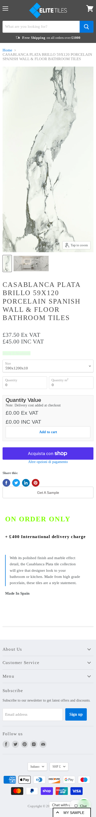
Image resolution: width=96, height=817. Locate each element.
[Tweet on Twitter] (16, 483)
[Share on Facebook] (6, 483)
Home (7, 50)
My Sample (73, 813)
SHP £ (56, 766)
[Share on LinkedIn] (26, 483)
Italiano (34, 766)
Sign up (76, 714)
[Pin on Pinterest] (35, 483)
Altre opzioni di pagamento (48, 462)
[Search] (86, 27)
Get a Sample (48, 493)
